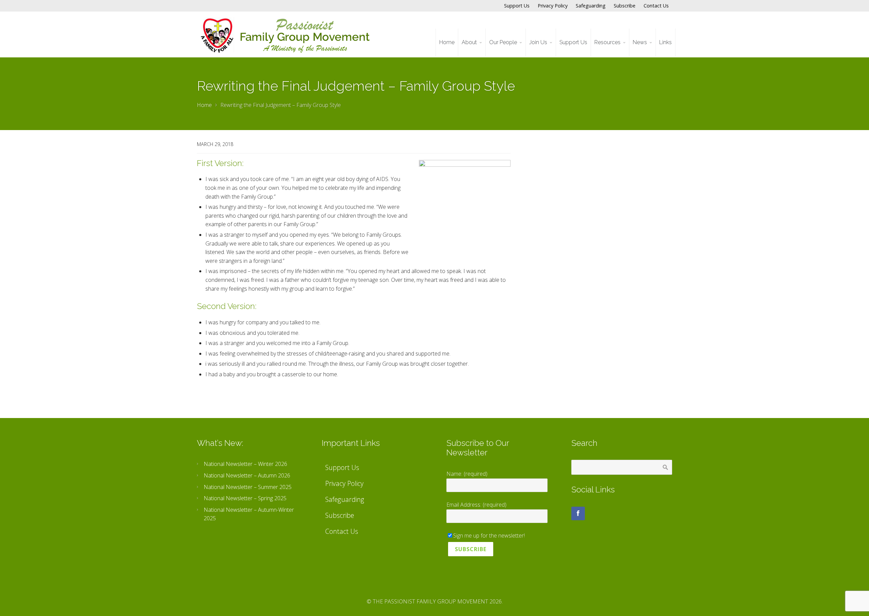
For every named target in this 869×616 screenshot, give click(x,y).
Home (204, 105)
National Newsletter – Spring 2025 (245, 498)
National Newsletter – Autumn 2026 (247, 475)
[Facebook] (578, 513)
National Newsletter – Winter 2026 (245, 464)
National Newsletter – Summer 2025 (248, 487)
